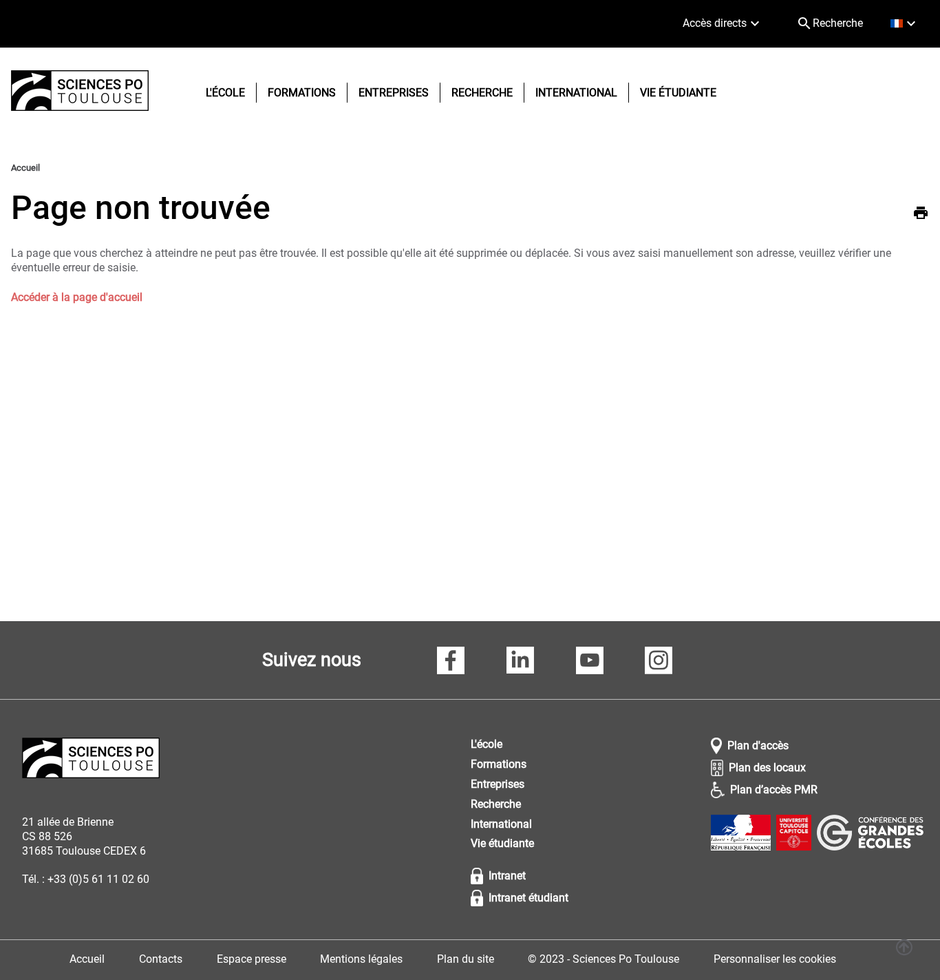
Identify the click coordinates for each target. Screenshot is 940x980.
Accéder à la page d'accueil (76, 297)
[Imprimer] (920, 214)
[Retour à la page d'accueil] (80, 92)
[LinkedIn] (520, 662)
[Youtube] (589, 662)
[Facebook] (450, 662)
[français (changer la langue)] (904, 24)
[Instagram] (658, 662)
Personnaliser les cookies (775, 959)
